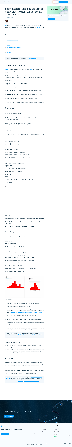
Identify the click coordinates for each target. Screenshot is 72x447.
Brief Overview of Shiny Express (12, 40)
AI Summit (55, 436)
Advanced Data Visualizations (44, 428)
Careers (36, 2)
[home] (8, 2)
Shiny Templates (67, 431)
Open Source (66, 433)
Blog (41, 2)
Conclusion (9, 52)
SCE (42, 431)
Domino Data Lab (56, 431)
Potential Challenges (10, 50)
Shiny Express (7, 69)
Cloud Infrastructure (45, 435)
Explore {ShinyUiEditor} (32, 58)
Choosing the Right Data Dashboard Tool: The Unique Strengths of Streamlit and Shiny (24, 335)
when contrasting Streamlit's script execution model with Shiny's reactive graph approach (26, 312)
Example (8, 45)
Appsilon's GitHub (67, 435)
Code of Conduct (34, 433)
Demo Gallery (66, 429)
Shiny (6, 25)
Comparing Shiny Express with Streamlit (14, 47)
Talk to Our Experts (64, 1)
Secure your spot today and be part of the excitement (28, 381)
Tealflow (43, 433)
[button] (17, 2)
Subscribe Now (51, 19)
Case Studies (30, 2)
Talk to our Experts (8, 416)
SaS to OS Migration (45, 437)
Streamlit (39, 27)
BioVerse (23, 2)
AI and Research (34, 428)
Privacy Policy (34, 431)
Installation (9, 42)
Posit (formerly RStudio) (56, 428)
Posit (31, 69)
